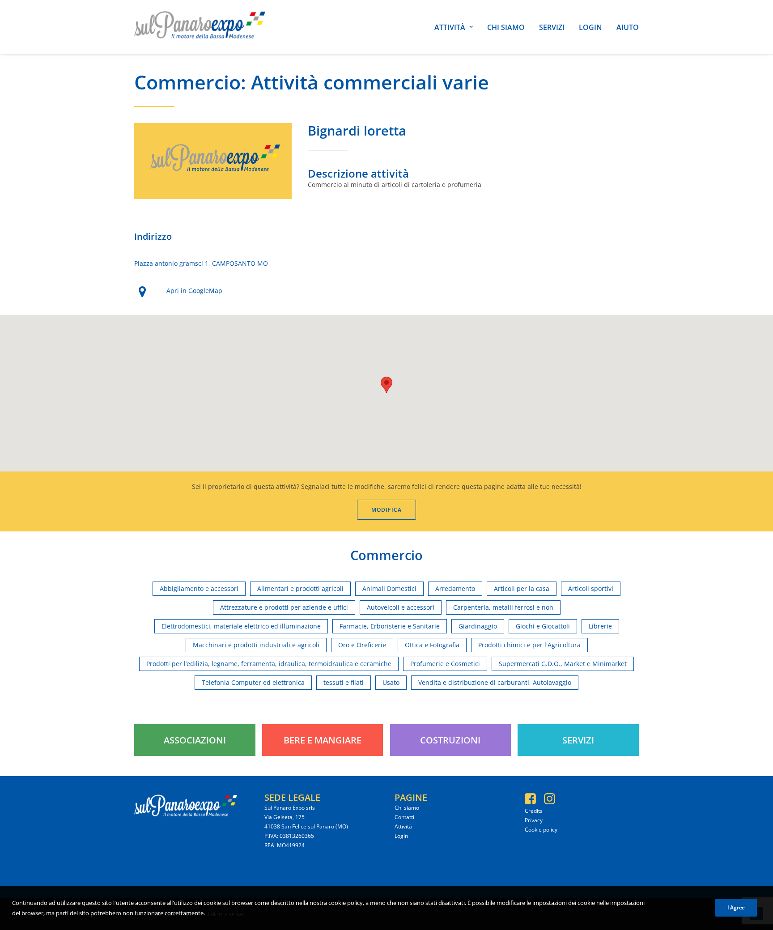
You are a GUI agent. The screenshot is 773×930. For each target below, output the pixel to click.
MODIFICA (386, 510)
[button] (386, 385)
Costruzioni (450, 740)
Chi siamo (506, 27)
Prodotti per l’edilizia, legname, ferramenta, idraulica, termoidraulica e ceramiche (268, 663)
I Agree (736, 907)
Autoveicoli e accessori (400, 607)
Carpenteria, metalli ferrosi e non (503, 607)
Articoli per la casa (521, 588)
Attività (449, 27)
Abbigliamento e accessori (199, 588)
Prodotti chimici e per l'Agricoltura (529, 645)
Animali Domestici (389, 588)
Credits (534, 811)
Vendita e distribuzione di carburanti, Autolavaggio (494, 682)
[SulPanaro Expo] (199, 27)
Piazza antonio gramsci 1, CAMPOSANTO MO (201, 263)
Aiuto (627, 27)
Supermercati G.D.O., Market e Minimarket (563, 663)
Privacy (534, 820)
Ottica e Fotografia (432, 645)
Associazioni (195, 740)
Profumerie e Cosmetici (445, 663)
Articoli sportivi (590, 588)
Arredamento (455, 588)
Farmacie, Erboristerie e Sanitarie (390, 626)
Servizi (552, 27)
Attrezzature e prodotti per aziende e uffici (284, 607)
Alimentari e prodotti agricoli (300, 588)
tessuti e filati (343, 682)
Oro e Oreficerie (362, 645)
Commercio (187, 82)
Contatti (404, 817)
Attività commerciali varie (370, 82)
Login (590, 27)
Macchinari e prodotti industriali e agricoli (256, 645)
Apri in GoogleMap (194, 290)
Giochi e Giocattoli (543, 626)
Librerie (600, 626)
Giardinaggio (478, 626)
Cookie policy (541, 829)
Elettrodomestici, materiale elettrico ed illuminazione (241, 626)
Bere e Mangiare (322, 740)
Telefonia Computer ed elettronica (253, 682)
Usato (390, 682)
